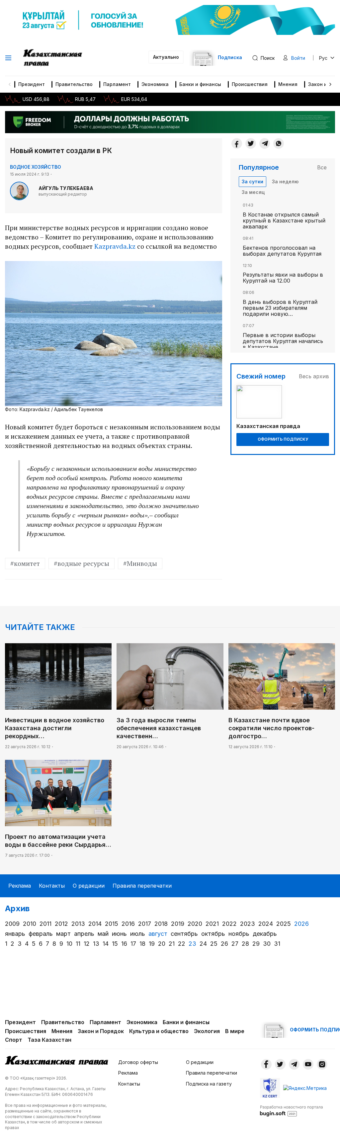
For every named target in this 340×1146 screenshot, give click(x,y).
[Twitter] (250, 143)
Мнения (288, 84)
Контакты (52, 885)
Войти (298, 58)
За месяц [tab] (253, 192)
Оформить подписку (283, 439)
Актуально (166, 57)
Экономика (155, 84)
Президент (31, 84)
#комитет (25, 563)
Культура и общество (159, 1031)
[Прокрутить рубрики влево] (9, 84)
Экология (207, 1031)
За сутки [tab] (252, 181)
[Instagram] (322, 1064)
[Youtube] (308, 1064)
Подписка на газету (209, 1084)
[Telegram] (264, 143)
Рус (323, 58)
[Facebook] (236, 143)
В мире (234, 1031)
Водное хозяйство (35, 167)
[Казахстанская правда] (53, 57)
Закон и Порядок (101, 1031)
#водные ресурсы (81, 563)
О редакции (89, 885)
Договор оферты (138, 1062)
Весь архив (314, 376)
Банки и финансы (200, 84)
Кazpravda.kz (114, 246)
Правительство (74, 84)
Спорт (13, 1039)
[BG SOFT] (291, 1110)
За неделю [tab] (285, 181)
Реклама (19, 885)
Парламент (117, 84)
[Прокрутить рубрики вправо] (330, 84)
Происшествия (250, 84)
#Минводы (140, 563)
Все (322, 167)
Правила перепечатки (142, 885)
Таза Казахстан (49, 1039)
